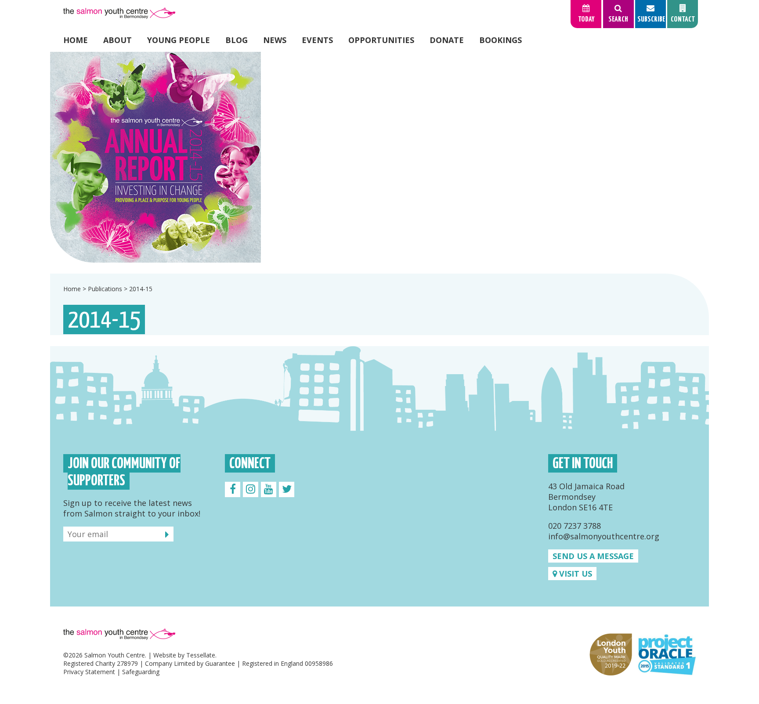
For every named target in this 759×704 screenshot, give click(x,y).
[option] (379, 157)
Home (75, 40)
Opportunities (381, 40)
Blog (236, 40)
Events (317, 40)
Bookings (500, 40)
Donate (447, 40)
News (274, 40)
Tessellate (200, 655)
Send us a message (593, 556)
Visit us (574, 573)
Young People (178, 40)
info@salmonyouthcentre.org (603, 536)
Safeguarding (140, 672)
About (117, 40)
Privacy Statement (89, 672)
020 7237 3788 (574, 525)
